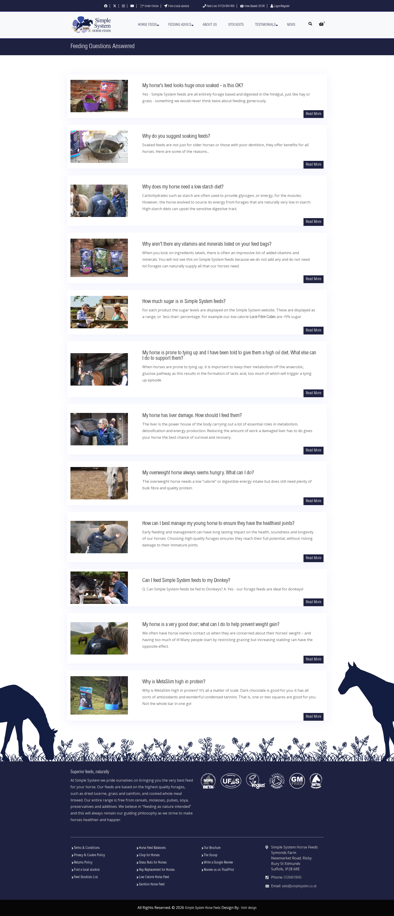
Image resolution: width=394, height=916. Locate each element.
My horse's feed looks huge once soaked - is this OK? (192, 86)
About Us (210, 25)
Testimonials (265, 25)
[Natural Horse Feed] (90, 25)
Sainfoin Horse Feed (151, 884)
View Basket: (254, 6)
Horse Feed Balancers (152, 848)
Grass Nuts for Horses (153, 862)
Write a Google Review (218, 862)
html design (249, 908)
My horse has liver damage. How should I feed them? (192, 416)
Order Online (151, 6)
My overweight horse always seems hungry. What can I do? (198, 473)
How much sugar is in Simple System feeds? (184, 302)
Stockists (236, 25)
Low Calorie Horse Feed (154, 877)
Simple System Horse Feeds (202, 908)
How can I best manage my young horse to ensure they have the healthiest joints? (218, 524)
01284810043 (292, 877)
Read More (313, 114)
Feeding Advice (179, 25)
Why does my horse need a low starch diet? (182, 187)
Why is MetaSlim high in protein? (173, 682)
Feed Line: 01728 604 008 (220, 6)
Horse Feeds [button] (147, 25)
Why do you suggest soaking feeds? (176, 136)
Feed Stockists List (86, 877)
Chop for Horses (149, 855)
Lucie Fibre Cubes (263, 317)
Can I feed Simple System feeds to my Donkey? (186, 581)
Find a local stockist (178, 6)
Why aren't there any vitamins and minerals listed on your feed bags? (206, 244)
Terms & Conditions (87, 848)
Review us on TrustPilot (219, 870)
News (291, 25)
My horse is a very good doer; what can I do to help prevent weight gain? (210, 625)
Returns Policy (83, 862)
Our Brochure (212, 848)
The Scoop (210, 855)
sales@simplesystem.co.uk (299, 886)
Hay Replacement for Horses (157, 870)
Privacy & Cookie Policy (89, 855)
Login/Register (281, 6)
